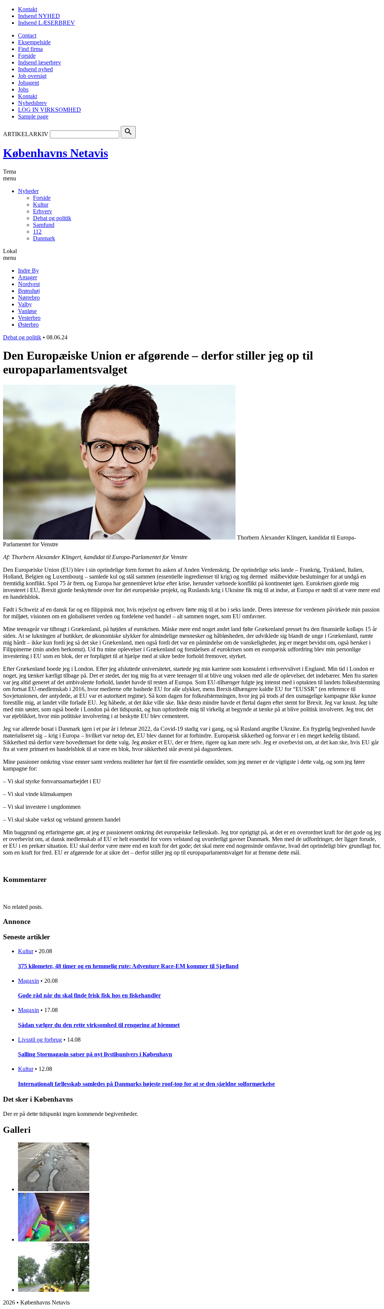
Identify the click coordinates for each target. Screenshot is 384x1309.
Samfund (43, 225)
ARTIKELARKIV (25, 134)
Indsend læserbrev (39, 62)
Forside (27, 55)
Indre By (28, 270)
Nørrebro (29, 297)
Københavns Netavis (55, 153)
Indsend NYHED (39, 16)
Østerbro (28, 324)
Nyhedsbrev (32, 103)
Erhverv (42, 211)
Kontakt (27, 9)
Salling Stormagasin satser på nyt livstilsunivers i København (95, 1054)
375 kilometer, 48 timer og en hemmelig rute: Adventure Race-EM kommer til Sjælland (128, 966)
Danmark (44, 238)
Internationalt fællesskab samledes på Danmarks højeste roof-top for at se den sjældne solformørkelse (146, 1084)
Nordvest (29, 284)
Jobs (23, 89)
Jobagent (28, 82)
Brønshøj (29, 291)
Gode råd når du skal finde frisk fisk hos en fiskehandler (89, 995)
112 (37, 231)
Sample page (33, 116)
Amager (27, 277)
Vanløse (27, 311)
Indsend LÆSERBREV (46, 22)
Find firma (30, 49)
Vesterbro (29, 318)
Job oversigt (32, 76)
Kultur (40, 204)
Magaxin (28, 981)
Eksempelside (34, 42)
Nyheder (28, 191)
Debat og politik (52, 218)
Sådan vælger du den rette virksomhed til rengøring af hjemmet (99, 1025)
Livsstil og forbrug (40, 1039)
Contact (27, 35)
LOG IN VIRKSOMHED (49, 109)
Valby (25, 304)
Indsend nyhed (35, 69)
